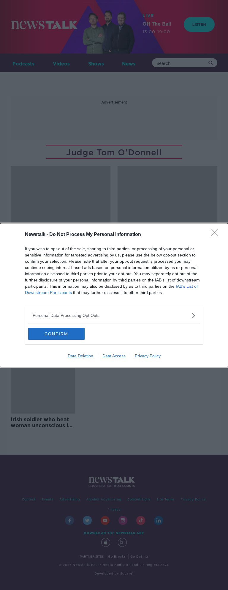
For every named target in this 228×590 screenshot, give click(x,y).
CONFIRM (56, 333)
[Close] (216, 234)
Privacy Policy (148, 355)
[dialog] (114, 295)
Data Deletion (80, 355)
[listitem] (114, 315)
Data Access (114, 355)
